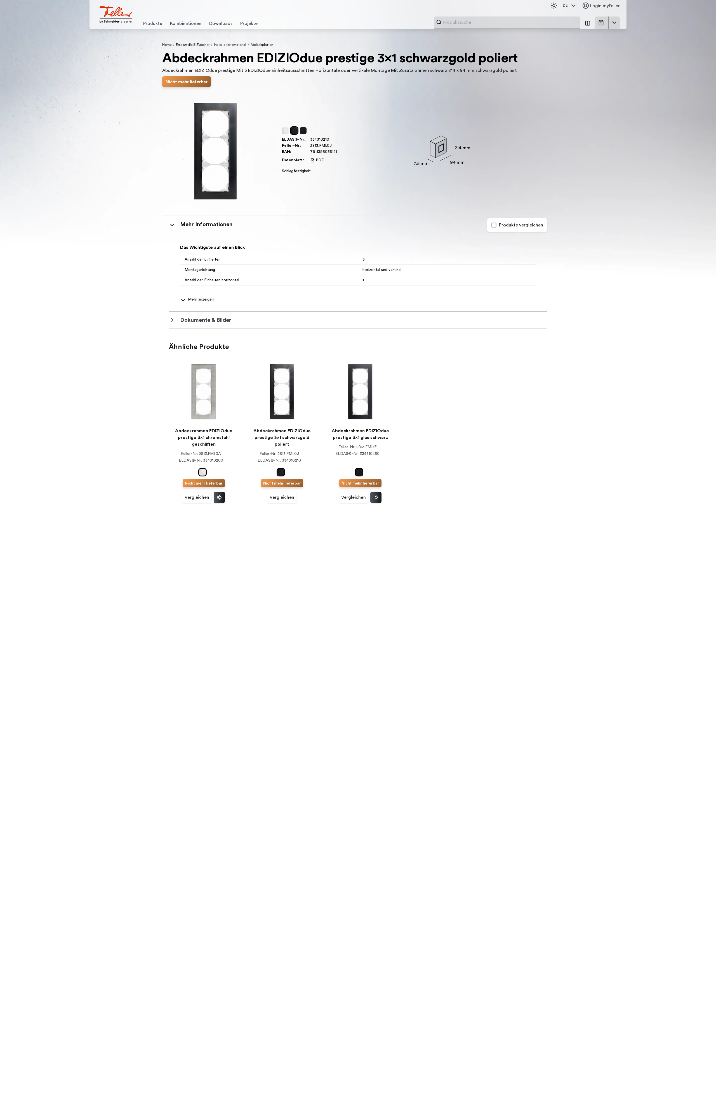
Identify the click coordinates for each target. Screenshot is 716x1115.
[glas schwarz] (304, 130)
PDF (320, 160)
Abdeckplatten (262, 44)
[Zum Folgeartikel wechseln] (219, 497)
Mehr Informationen (206, 224)
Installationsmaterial (230, 44)
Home (166, 44)
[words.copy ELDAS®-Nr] (332, 139)
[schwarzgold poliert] (295, 130)
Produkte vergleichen (521, 225)
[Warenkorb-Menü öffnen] (614, 22)
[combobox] (510, 22)
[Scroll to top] (700, 1099)
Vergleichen (197, 497)
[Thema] (553, 5)
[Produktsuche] (439, 22)
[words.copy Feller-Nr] (334, 145)
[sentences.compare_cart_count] (588, 22)
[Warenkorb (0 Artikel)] (602, 22)
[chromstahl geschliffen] (286, 130)
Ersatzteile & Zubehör (192, 44)
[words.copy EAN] (340, 152)
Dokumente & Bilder (205, 320)
